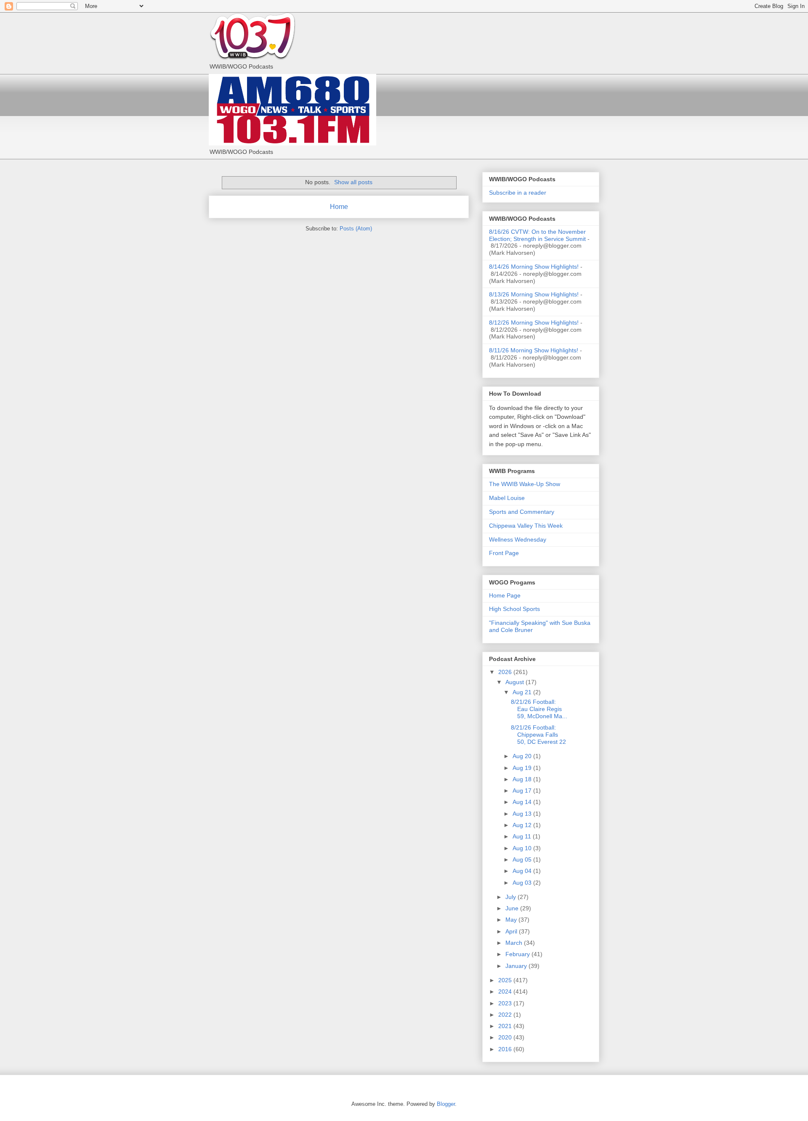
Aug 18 (523, 779)
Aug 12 (523, 825)
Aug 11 (523, 836)
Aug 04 (523, 870)
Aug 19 (523, 767)
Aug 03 (523, 882)
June (512, 908)
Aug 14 (523, 801)
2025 (505, 980)
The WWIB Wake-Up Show (524, 484)
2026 (505, 672)
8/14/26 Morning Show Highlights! (534, 266)
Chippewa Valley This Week (526, 525)
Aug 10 (523, 848)
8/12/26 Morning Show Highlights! (534, 322)
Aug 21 (523, 692)
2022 (505, 1014)
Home (339, 206)
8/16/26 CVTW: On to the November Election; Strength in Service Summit (537, 235)
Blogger (446, 1104)
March (514, 942)
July (511, 897)
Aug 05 (523, 859)
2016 (505, 1049)
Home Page (505, 595)
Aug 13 (523, 813)
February (518, 954)
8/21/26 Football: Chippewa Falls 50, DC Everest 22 (538, 734)
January (517, 965)
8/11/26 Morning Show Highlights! (533, 350)
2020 (505, 1037)
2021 (505, 1026)
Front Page (504, 553)
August (515, 682)
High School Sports (514, 608)
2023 (505, 1003)
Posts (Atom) (356, 228)
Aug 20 (523, 756)
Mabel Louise (507, 497)
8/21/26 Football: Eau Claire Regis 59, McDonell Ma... (539, 708)
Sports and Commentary (521, 511)
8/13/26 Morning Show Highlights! (534, 294)
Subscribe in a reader (517, 192)
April (512, 931)
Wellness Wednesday (517, 539)
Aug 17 (523, 790)
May (511, 919)
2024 (505, 991)
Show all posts (353, 182)
